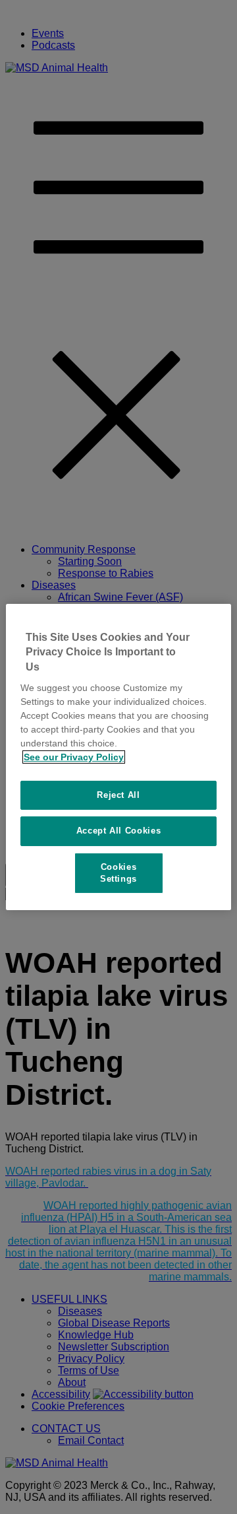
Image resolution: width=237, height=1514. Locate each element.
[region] (118, 757)
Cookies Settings (118, 873)
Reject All (118, 795)
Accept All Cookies (118, 831)
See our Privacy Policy (74, 757)
